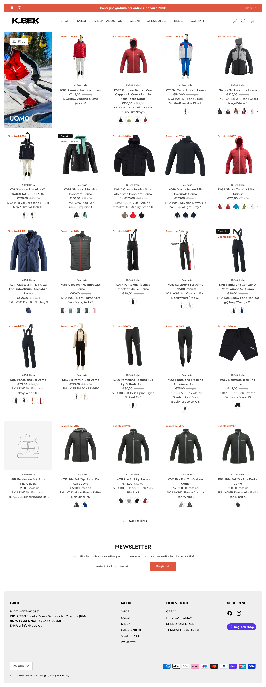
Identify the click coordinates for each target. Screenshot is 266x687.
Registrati (163, 566)
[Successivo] (257, 111)
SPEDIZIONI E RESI (180, 624)
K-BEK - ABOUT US (108, 21)
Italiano (248, 7)
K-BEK (125, 624)
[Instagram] (19, 8)
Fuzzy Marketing (59, 675)
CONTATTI (198, 21)
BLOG (178, 21)
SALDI (81, 21)
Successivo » (138, 521)
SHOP (65, 21)
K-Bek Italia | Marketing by (34, 675)
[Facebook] (12, 8)
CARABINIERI (131, 630)
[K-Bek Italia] (26, 21)
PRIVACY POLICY (179, 617)
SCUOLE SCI (130, 636)
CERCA (171, 611)
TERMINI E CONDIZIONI (184, 630)
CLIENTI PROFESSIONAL (148, 21)
